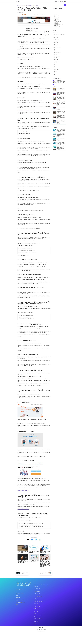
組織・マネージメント (57, 69)
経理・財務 (55, 54)
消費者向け (36, 599)
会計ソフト (55, 20)
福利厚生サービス (56, 23)
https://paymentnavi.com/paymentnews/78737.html (26, 57)
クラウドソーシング (57, 26)
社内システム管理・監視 (57, 52)
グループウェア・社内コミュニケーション (59, 35)
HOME (41, 627)
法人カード (55, 10)
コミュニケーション (57, 61)
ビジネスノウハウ (63, 1)
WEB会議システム (56, 25)
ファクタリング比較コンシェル (20, 602)
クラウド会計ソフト (57, 19)
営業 (54, 64)
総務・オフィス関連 (38, 604)
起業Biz (17, 595)
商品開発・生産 (56, 42)
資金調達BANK (18, 597)
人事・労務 (55, 62)
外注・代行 (55, 45)
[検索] (65, 5)
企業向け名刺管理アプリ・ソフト (58, 24)
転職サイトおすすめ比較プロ (20, 593)
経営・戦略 (55, 71)
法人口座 (55, 16)
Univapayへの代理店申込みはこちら (23, 508)
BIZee (17, 1)
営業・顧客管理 (56, 44)
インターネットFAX (56, 18)
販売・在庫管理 (56, 57)
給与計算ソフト (56, 22)
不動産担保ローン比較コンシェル (21, 600)
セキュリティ (56, 37)
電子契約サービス (56, 17)
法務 (54, 49)
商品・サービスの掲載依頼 (42, 629)
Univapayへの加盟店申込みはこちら (23, 490)
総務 (54, 74)
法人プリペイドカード (57, 15)
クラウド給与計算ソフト (57, 21)
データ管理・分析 (56, 39)
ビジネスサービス (56, 1)
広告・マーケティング (57, 47)
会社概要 (37, 629)
